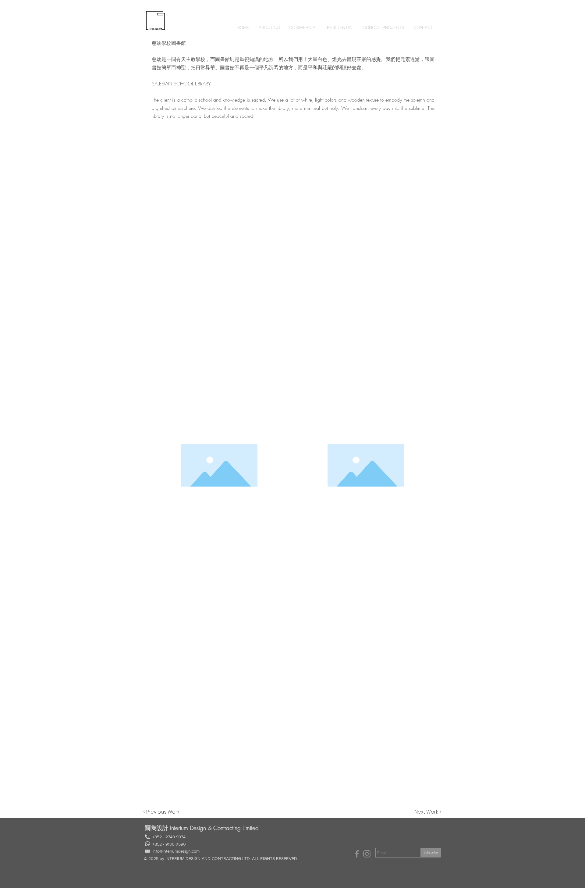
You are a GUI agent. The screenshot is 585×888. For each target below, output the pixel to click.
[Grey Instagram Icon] (367, 854)
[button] (303, 27)
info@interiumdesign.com (176, 851)
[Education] (357, 854)
